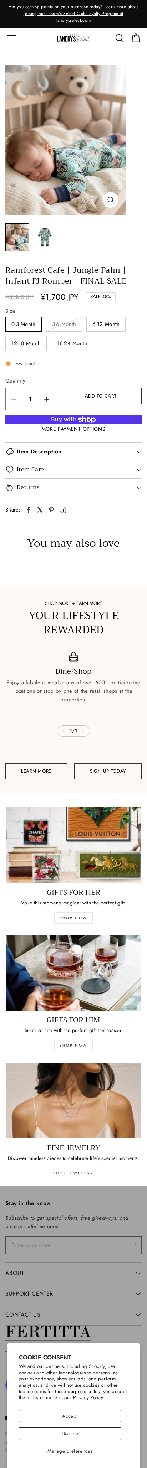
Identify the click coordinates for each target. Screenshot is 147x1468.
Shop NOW (73, 1045)
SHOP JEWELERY (73, 1173)
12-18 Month (26, 343)
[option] (73, 14)
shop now (73, 917)
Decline (70, 1433)
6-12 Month (106, 324)
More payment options (74, 428)
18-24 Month (72, 343)
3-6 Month (64, 324)
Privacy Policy (88, 1397)
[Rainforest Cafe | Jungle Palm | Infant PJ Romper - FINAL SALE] (65, 140)
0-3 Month (23, 324)
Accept (69, 1416)
